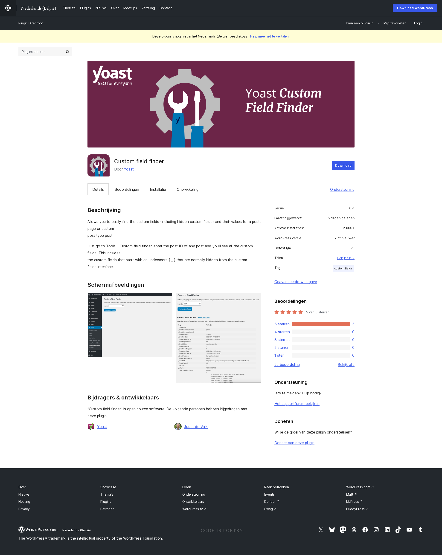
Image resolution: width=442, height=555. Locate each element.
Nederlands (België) (76, 530)
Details (98, 189)
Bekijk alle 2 (346, 258)
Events (269, 494)
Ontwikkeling (187, 189)
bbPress (354, 501)
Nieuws (23, 494)
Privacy (24, 509)
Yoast (129, 169)
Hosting (24, 501)
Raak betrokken (276, 487)
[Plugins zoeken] (67, 51)
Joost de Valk (196, 426)
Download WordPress (415, 8)
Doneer (272, 501)
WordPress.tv (194, 509)
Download (343, 165)
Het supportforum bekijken (297, 403)
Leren (186, 487)
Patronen (107, 509)
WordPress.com (360, 487)
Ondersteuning (342, 189)
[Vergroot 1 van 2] (166, 299)
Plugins (105, 501)
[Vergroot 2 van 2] (255, 299)
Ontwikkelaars (193, 501)
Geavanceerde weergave (295, 281)
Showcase (108, 487)
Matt (351, 494)
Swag (270, 509)
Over (22, 487)
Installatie (158, 189)
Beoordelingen (127, 189)
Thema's (106, 494)
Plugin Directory (30, 23)
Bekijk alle (346, 364)
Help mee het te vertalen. (270, 36)
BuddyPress (357, 509)
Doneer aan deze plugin (294, 442)
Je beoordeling (287, 364)
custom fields (343, 268)
